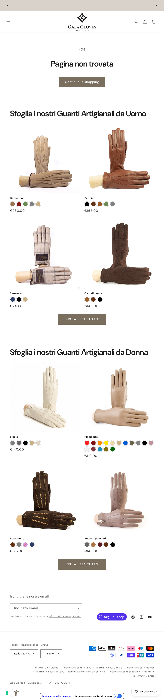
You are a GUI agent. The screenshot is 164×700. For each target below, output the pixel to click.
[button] (8, 21)
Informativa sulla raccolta (56, 696)
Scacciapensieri (95, 538)
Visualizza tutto (82, 319)
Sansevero (17, 293)
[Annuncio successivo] (156, 5)
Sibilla (14, 436)
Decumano (17, 198)
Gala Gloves (51, 667)
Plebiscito (91, 436)
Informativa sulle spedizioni (125, 671)
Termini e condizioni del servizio (86, 671)
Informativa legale (143, 675)
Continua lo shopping (82, 82)
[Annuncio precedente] (7, 5)
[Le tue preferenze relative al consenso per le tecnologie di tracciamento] (7, 693)
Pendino (89, 198)
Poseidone (17, 538)
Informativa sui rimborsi (140, 667)
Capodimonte (93, 293)
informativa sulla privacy (65, 616)
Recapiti (149, 671)
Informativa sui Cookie (109, 667)
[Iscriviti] (77, 608)
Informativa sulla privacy (50, 671)
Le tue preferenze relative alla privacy (93, 696)
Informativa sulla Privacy (77, 667)
